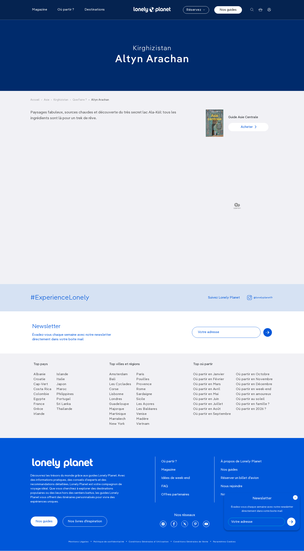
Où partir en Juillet (208, 404)
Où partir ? (169, 461)
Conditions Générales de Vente (191, 542)
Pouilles (142, 379)
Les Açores (145, 404)
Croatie (39, 379)
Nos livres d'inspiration (85, 521)
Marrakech (117, 419)
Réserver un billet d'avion (240, 478)
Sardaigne (144, 394)
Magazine (168, 469)
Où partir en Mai (206, 394)
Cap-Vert (41, 384)
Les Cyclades (120, 384)
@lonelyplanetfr (263, 297)
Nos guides (228, 10)
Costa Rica (42, 389)
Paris (140, 374)
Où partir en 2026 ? (251, 409)
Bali (112, 379)
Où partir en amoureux (253, 394)
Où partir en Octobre (252, 374)
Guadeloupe (119, 404)
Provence (144, 384)
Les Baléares (146, 409)
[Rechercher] (252, 10)
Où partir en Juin (206, 399)
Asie (46, 100)
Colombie (41, 394)
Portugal (63, 399)
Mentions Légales (78, 542)
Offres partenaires (175, 494)
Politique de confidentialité (108, 542)
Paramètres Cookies (224, 542)
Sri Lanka (63, 404)
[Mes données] (269, 10)
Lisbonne (116, 394)
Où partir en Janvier (208, 374)
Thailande (64, 409)
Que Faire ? (80, 100)
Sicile (140, 399)
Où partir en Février (208, 379)
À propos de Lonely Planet (241, 461)
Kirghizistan (152, 48)
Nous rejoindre (231, 486)
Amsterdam (118, 374)
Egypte (39, 399)
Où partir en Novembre (254, 379)
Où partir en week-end (253, 389)
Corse (114, 389)
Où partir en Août (207, 409)
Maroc (61, 389)
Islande (62, 374)
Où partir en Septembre (212, 414)
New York (117, 424)
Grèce (38, 409)
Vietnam (143, 424)
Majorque (116, 409)
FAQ (164, 486)
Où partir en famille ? (252, 404)
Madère (142, 419)
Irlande (39, 414)
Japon (61, 384)
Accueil (34, 100)
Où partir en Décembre (254, 384)
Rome (141, 389)
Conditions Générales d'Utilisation (149, 542)
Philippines (65, 394)
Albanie (40, 374)
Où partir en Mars (207, 384)
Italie (60, 379)
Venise (141, 414)
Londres (115, 399)
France (39, 404)
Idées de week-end (175, 478)
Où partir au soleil (250, 399)
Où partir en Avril (206, 389)
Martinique (117, 414)
